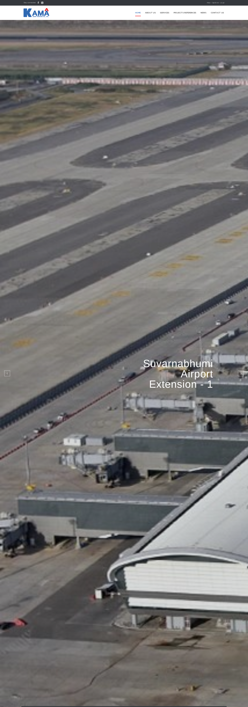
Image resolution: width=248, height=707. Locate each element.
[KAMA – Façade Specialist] (36, 13)
